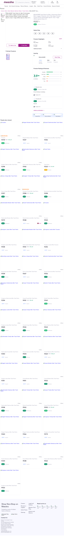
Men (6, 11)
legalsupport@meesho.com (6, 531)
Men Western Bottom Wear (15, 11)
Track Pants (25, 11)
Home (2, 11)
